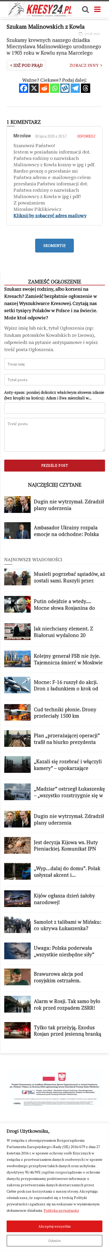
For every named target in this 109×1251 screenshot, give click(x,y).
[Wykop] (65, 88)
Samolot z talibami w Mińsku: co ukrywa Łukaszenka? (67, 925)
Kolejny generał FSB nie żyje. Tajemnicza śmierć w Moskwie (68, 659)
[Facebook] (23, 88)
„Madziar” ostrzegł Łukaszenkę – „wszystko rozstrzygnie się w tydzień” (69, 795)
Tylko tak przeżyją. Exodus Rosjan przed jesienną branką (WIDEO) (67, 1034)
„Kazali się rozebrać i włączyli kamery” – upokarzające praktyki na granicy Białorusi (68, 768)
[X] (34, 88)
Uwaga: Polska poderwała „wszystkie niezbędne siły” (64, 951)
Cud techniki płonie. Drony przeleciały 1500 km (65, 712)
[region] (54, 1187)
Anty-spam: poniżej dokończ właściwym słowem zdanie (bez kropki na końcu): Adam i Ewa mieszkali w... (54, 395)
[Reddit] (44, 88)
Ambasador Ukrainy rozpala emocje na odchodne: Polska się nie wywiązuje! (66, 534)
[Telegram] (75, 88)
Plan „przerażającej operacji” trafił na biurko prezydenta (67, 738)
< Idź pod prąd (26, 65)
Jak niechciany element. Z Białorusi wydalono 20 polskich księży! (63, 635)
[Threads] (85, 88)
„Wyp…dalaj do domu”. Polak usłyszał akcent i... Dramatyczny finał (67, 874)
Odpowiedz (86, 136)
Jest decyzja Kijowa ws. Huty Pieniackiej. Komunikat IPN (66, 845)
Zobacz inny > (86, 65)
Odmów (54, 1240)
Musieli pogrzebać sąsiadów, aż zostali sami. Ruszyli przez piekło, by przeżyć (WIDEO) (69, 580)
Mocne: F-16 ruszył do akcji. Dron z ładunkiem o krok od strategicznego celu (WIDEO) (67, 688)
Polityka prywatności (61, 1210)
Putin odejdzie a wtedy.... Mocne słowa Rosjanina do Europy (64, 607)
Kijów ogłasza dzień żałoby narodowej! (64, 898)
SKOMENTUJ (54, 245)
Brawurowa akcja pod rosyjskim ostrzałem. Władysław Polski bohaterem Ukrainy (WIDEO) (66, 984)
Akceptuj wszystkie (54, 1226)
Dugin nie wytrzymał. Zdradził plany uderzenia (69, 504)
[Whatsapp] (54, 88)
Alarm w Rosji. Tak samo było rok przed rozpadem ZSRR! (67, 1004)
